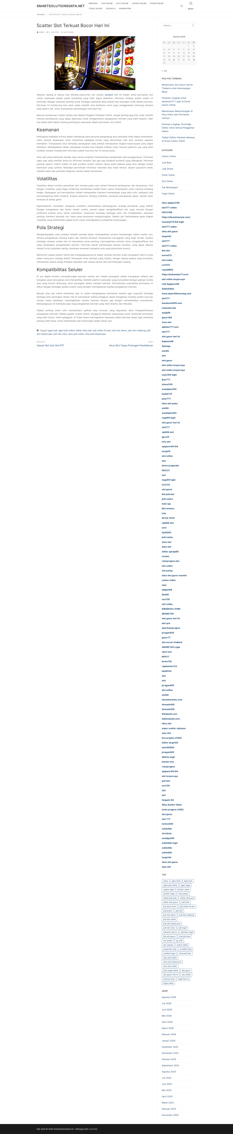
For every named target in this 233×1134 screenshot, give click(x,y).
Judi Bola (166, 162)
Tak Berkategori (170, 187)
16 (194, 53)
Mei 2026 (167, 1015)
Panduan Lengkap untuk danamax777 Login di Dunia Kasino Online (176, 101)
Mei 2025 (167, 1090)
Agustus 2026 (169, 997)
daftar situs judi (84, 330)
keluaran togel (187, 932)
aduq (165, 881)
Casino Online (169, 156)
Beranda (41, 14)
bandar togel (169, 893)
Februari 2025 (169, 1108)
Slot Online (167, 181)
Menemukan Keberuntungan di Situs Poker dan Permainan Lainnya (177, 114)
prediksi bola (186, 949)
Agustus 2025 (169, 1071)
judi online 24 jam (102, 330)
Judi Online (68, 32)
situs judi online (76, 334)
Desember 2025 (170, 1047)
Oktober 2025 (169, 1059)
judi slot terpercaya (171, 923)
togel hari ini (183, 979)
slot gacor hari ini (170, 974)
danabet (109, 94)
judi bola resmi (169, 906)
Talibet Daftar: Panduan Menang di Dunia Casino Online (178, 139)
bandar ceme (183, 889)
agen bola (176, 881)
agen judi (52, 330)
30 (194, 60)
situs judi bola (185, 953)
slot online (186, 974)
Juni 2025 (167, 1084)
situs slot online (170, 966)
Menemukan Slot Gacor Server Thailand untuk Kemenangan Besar (177, 88)
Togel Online (168, 193)
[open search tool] (182, 6)
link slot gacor (169, 936)
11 (169, 53)
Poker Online (168, 175)
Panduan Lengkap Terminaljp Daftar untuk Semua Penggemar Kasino (178, 128)
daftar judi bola (170, 898)
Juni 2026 (167, 1009)
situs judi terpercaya (95, 334)
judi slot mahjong (136, 330)
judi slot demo (119, 330)
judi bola (185, 902)
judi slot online (169, 919)
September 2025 (170, 1065)
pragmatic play (170, 949)
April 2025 (167, 1096)
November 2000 (170, 1115)
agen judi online (67, 330)
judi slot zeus (60, 334)
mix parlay (167, 940)
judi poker (167, 911)
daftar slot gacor (170, 902)
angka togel (168, 889)
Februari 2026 (169, 1034)
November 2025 (170, 1053)
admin (41, 32)
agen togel (185, 885)
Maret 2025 (168, 1102)
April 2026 (167, 1022)
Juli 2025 (166, 1077)
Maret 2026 (168, 1028)
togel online (168, 983)
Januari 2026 (168, 1040)
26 (174, 60)
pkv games (168, 945)
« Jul (164, 70)
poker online (182, 945)
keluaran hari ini (170, 932)
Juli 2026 (166, 1003)
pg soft (179, 940)
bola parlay (183, 893)
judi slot (179, 911)
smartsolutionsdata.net (61, 6)
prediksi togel (169, 953)
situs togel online (170, 970)
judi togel (182, 928)
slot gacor (186, 970)
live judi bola (184, 936)
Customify (93, 1129)
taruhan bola (168, 979)
